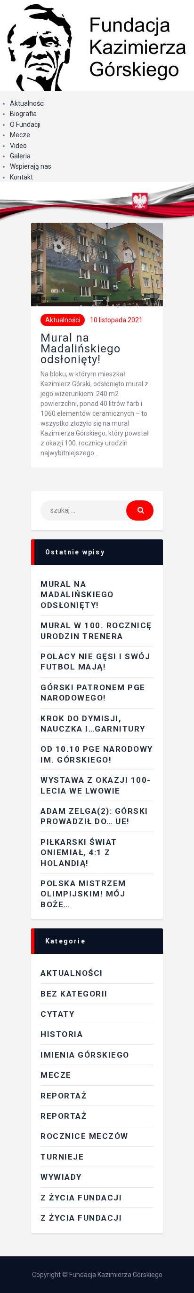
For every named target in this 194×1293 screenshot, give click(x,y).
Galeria (20, 156)
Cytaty (57, 1014)
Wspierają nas (30, 166)
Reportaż (63, 1116)
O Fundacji (25, 124)
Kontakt (21, 177)
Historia (61, 1034)
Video (18, 145)
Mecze (20, 135)
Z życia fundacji (81, 1218)
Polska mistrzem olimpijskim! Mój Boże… (83, 894)
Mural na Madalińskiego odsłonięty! (80, 349)
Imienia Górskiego (84, 1054)
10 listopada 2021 (116, 320)
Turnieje (62, 1156)
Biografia (23, 113)
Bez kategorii (74, 993)
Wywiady (61, 1177)
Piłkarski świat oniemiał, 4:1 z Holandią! (78, 852)
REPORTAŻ (63, 1095)
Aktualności (27, 103)
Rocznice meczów (84, 1136)
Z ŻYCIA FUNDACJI (81, 1197)
